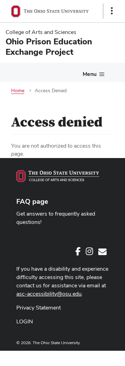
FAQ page (32, 201)
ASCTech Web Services (87, 356)
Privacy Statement (38, 307)
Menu (90, 74)
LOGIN (24, 321)
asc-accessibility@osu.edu (49, 293)
